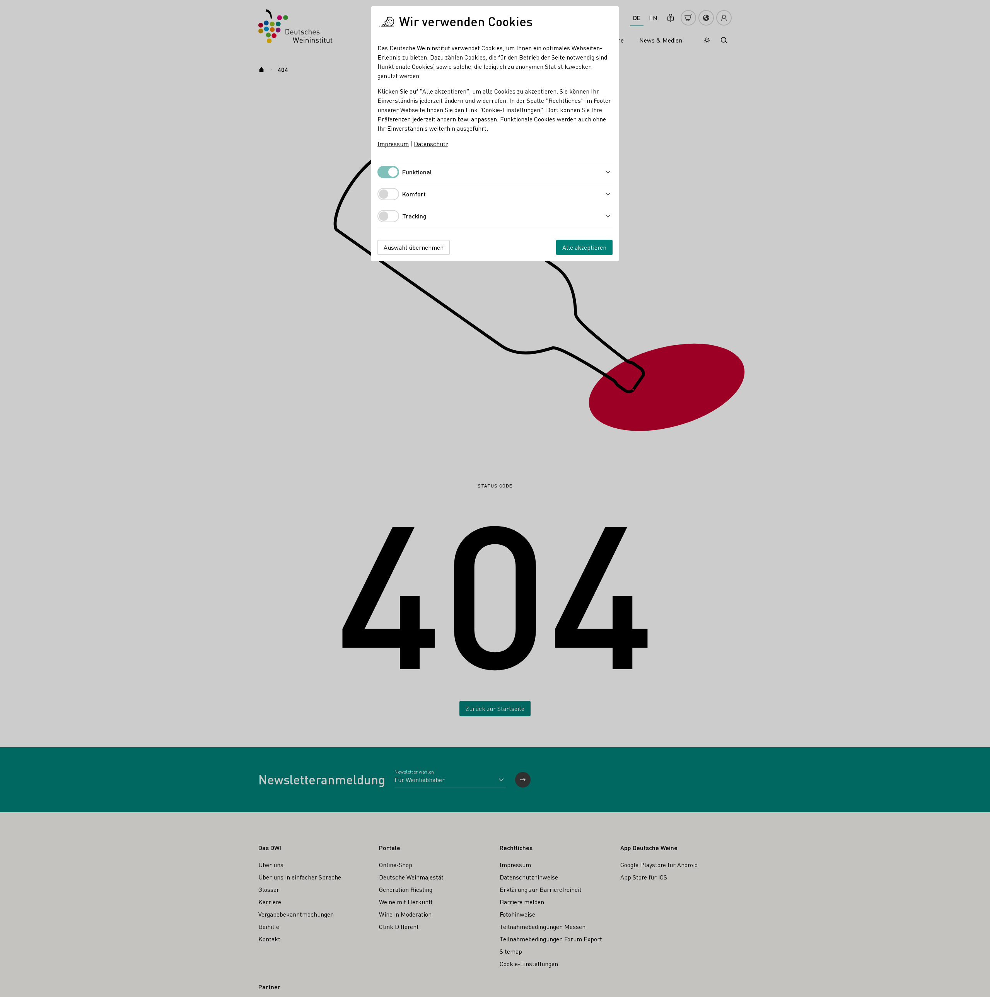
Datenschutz (431, 144)
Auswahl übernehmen (414, 247)
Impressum (393, 144)
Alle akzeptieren (584, 247)
